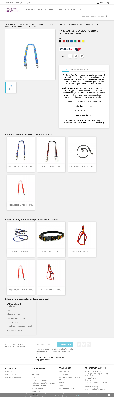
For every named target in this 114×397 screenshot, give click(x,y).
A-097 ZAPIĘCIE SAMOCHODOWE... (51, 167)
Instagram (89, 344)
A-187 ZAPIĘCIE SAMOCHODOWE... (21, 167)
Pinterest (81, 56)
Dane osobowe (64, 371)
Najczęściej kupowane (13, 377)
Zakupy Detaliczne (67, 9)
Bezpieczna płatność (39, 380)
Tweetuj (76, 56)
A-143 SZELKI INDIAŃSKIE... (82, 252)
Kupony (61, 385)
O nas (34, 377)
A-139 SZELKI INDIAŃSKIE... (51, 290)
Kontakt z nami (37, 388)
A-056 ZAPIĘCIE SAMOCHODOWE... (21, 205)
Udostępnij (70, 56)
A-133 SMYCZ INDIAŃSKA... (21, 252)
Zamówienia (63, 374)
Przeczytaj (82, 396)
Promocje (8, 371)
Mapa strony (36, 391)
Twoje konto (65, 368)
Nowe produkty (11, 374)
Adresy (61, 382)
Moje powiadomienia (66, 388)
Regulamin (36, 374)
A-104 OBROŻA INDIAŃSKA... (51, 252)
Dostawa (35, 371)
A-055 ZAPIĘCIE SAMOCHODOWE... (82, 167)
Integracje (49, 9)
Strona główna (34, 9)
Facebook (79, 344)
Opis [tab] (65, 69)
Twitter (84, 344)
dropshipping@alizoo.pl (95, 389)
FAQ (80, 9)
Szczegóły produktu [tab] (79, 69)
